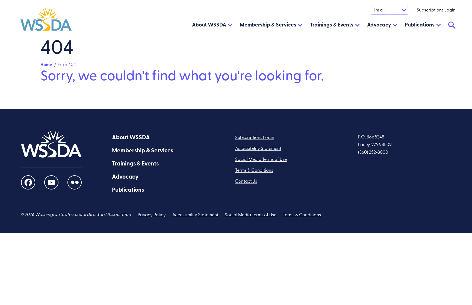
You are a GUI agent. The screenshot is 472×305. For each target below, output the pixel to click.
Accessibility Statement (258, 149)
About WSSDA (209, 25)
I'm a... (379, 10)
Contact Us (246, 181)
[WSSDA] (46, 20)
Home (46, 65)
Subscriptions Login (254, 138)
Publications (420, 25)
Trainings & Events (331, 25)
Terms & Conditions (254, 170)
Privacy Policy (152, 215)
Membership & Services (268, 25)
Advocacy (379, 25)
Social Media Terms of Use (261, 160)
